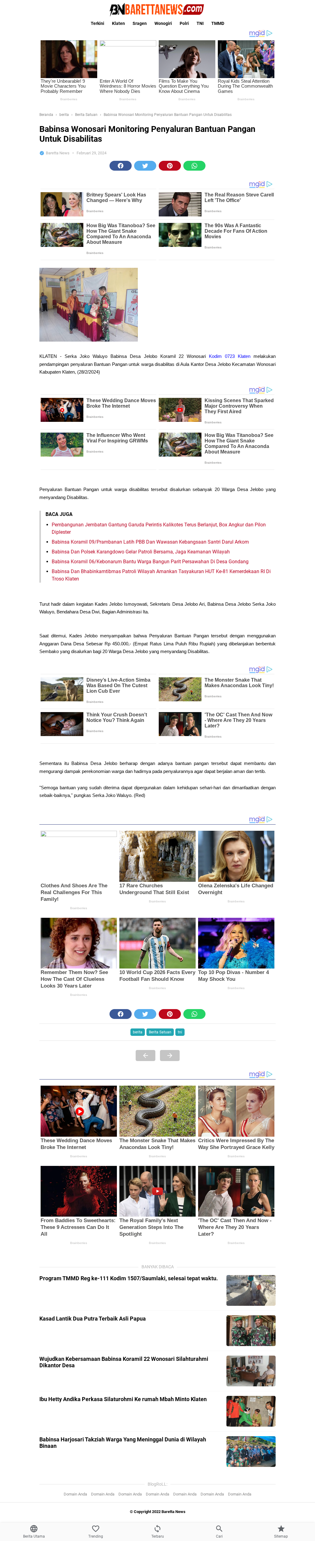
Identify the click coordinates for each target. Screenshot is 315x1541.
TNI (200, 23)
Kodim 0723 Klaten (229, 356)
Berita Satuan (160, 1032)
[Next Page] (170, 1055)
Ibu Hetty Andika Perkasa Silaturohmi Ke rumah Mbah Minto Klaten (123, 1399)
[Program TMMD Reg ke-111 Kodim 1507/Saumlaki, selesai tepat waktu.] (251, 1290)
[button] (121, 166)
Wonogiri (163, 23)
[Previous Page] (145, 1055)
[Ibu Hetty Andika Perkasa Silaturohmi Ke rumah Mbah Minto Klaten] (251, 1411)
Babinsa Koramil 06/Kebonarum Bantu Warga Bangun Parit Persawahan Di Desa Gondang (150, 562)
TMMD (217, 23)
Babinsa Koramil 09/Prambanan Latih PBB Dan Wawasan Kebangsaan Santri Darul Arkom (150, 542)
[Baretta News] (157, 10)
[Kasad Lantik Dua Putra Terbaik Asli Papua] (251, 1330)
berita (137, 1032)
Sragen (140, 23)
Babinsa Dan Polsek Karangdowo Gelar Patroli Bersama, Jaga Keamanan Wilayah (141, 552)
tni (180, 1032)
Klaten (118, 23)
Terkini (97, 23)
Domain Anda (75, 1494)
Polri (184, 23)
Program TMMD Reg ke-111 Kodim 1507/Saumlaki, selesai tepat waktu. (128, 1278)
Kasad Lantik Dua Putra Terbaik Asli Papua (92, 1318)
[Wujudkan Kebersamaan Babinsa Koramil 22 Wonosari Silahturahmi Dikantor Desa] (251, 1371)
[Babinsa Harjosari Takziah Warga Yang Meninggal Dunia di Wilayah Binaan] (251, 1451)
